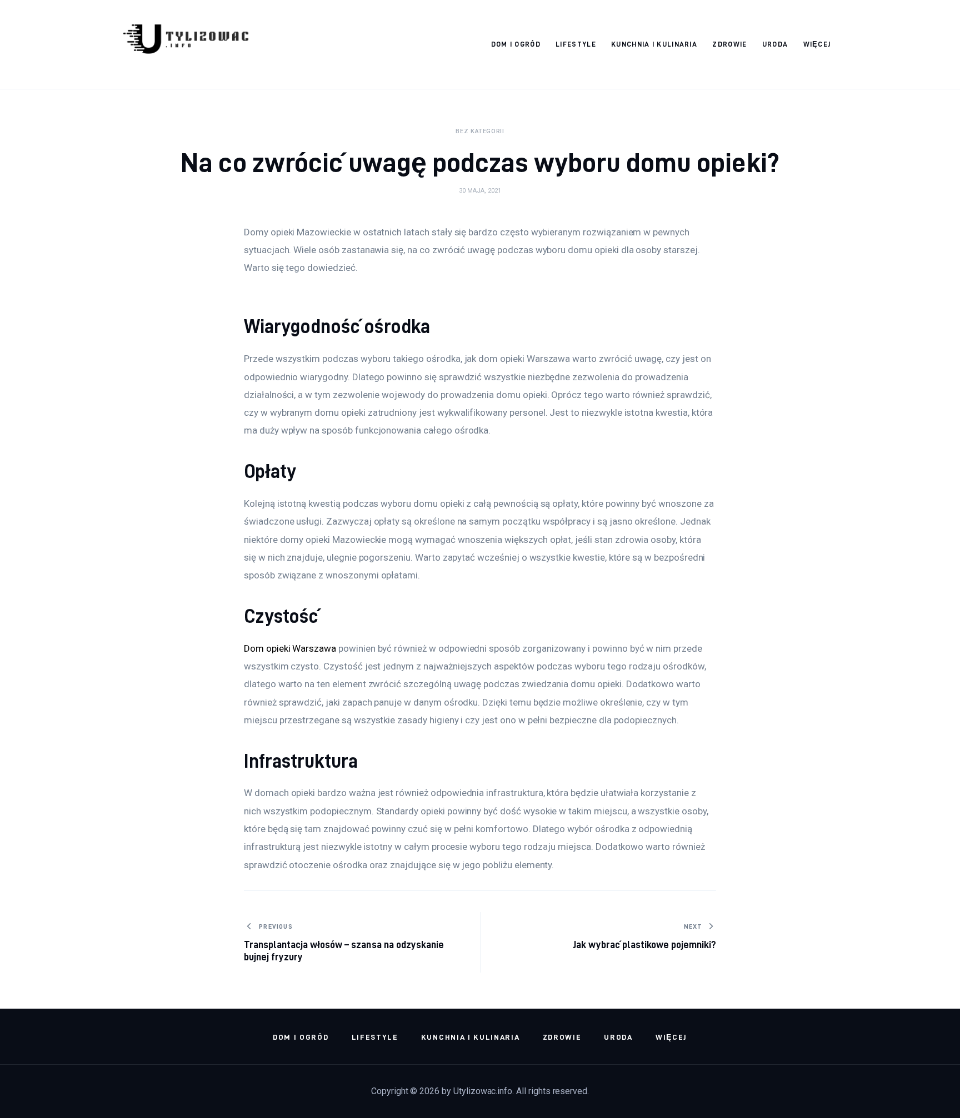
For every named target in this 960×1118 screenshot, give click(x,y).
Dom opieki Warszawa (290, 648)
